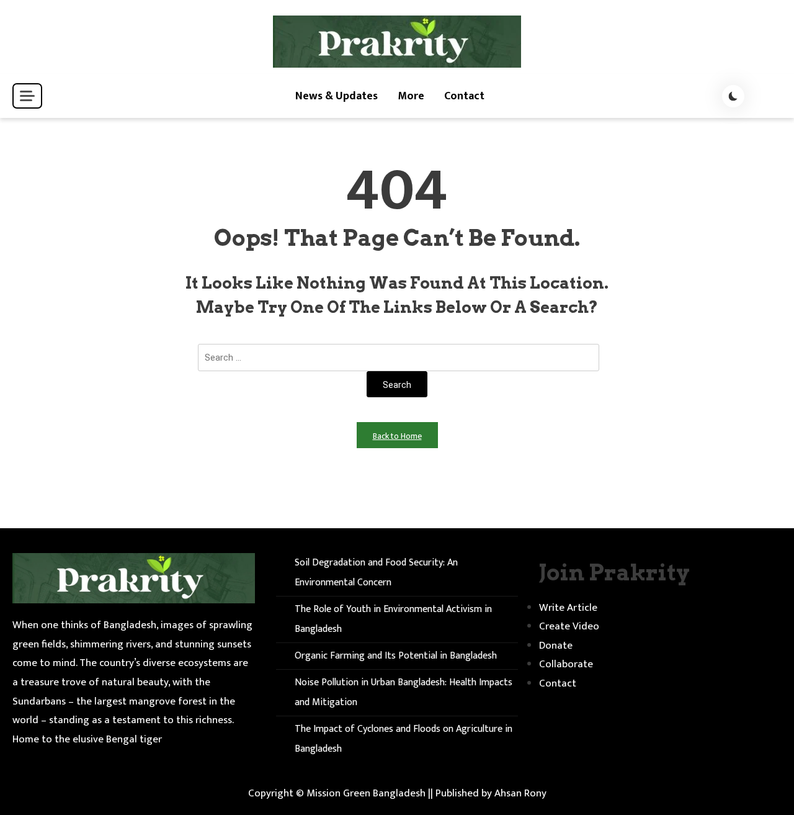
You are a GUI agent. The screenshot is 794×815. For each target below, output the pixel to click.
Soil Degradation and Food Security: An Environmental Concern (376, 572)
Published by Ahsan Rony (490, 793)
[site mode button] (733, 96)
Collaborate (566, 664)
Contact (464, 96)
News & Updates (336, 96)
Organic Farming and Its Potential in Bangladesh (396, 655)
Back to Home (397, 436)
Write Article (568, 607)
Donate (556, 645)
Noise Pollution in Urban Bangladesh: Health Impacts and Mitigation (403, 692)
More (411, 96)
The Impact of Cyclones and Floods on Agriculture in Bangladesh (403, 739)
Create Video (569, 626)
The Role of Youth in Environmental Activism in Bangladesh (393, 619)
